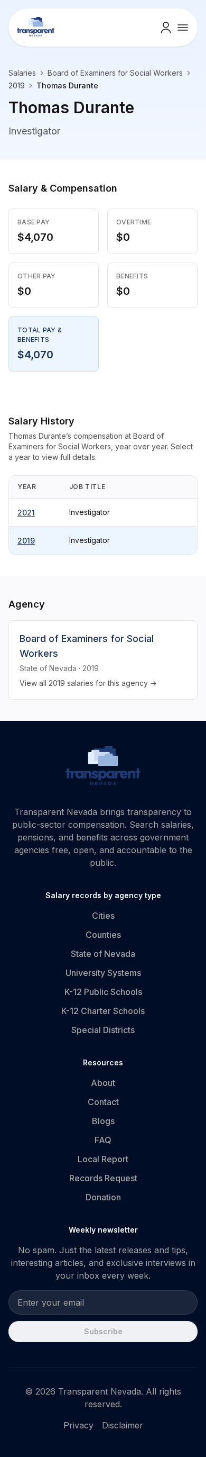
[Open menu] (182, 27)
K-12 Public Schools (103, 992)
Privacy (78, 1425)
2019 (26, 540)
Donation (103, 1197)
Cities (103, 915)
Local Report (103, 1159)
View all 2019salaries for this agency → (88, 682)
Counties (103, 934)
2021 (26, 512)
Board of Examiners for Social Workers (115, 72)
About (103, 1083)
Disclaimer (122, 1425)
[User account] (166, 27)
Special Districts (103, 1030)
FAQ (103, 1140)
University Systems (103, 972)
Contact (103, 1102)
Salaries (22, 72)
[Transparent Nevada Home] (103, 767)
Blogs (103, 1121)
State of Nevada (103, 953)
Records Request (103, 1178)
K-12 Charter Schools (103, 1011)
